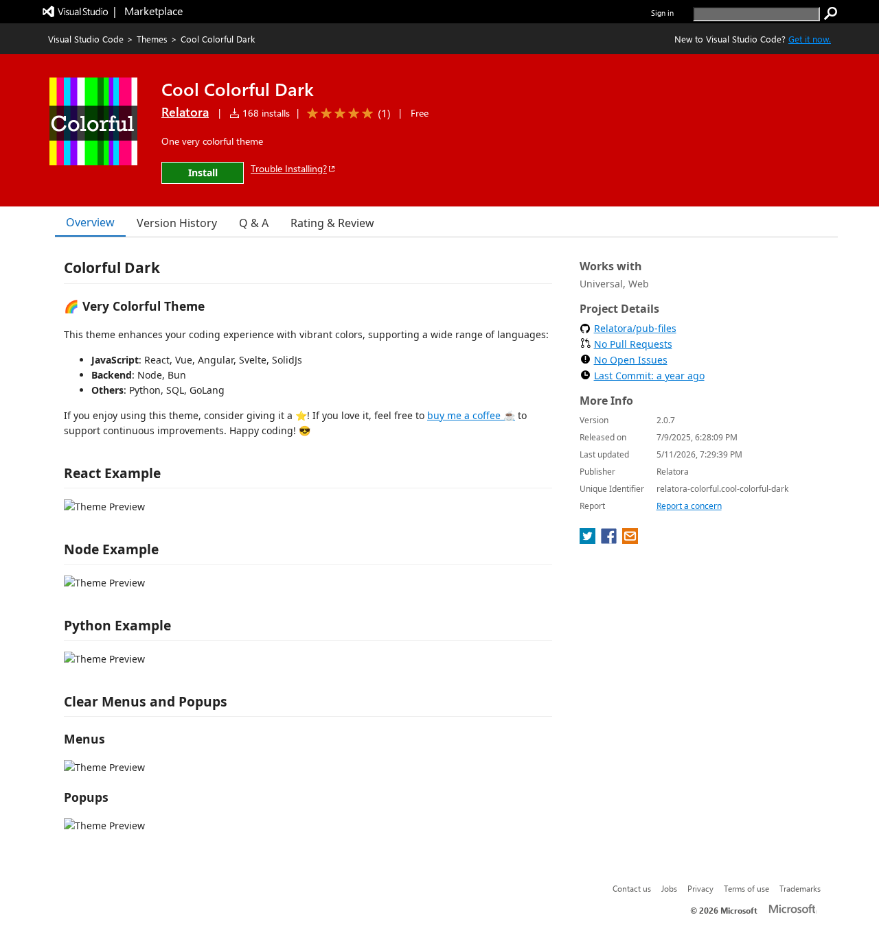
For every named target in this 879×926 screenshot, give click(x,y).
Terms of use (746, 888)
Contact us (632, 888)
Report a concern (689, 506)
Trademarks (800, 888)
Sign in (662, 13)
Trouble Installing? (289, 168)
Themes (152, 39)
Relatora (185, 112)
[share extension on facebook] (610, 539)
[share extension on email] (630, 539)
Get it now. (809, 39)
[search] (831, 14)
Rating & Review (332, 222)
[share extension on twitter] (589, 539)
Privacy (700, 888)
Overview (90, 222)
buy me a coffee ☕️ (471, 415)
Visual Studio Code (86, 39)
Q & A (254, 222)
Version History (177, 222)
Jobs (669, 888)
